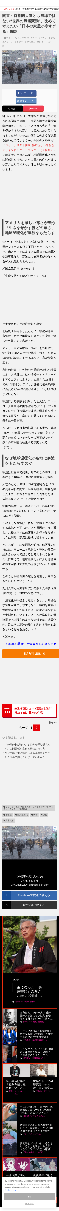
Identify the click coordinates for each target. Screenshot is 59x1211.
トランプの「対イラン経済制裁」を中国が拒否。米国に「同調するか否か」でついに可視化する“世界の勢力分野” (36, 1052)
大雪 (35, 815)
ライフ (9, 38)
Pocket (34, 108)
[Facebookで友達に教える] (29, 892)
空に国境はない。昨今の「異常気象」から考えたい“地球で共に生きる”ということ (36, 1109)
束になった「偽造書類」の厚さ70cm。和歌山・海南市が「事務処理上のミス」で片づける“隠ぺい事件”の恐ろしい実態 (29, 991)
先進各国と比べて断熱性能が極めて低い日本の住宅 (32, 710)
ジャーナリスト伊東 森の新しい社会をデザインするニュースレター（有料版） (28, 808)
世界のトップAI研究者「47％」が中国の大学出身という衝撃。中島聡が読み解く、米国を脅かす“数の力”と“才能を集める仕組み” (43, 1084)
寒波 (45, 815)
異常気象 (10, 820)
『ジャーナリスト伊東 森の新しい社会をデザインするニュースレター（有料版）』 (28, 42)
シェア (22, 93)
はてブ (23, 101)
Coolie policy (10, 1190)
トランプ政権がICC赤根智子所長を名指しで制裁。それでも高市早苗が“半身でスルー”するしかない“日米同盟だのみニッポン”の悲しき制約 (36, 1034)
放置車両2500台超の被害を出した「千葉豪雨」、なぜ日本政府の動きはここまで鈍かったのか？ (36, 1128)
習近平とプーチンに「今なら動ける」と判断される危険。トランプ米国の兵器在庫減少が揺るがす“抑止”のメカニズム (36, 1146)
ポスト (13, 109)
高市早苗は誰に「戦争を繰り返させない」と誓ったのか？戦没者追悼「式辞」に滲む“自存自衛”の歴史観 (16, 1084)
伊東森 (9, 815)
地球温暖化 (22, 815)
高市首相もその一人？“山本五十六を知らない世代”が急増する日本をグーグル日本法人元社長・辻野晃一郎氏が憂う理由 (36, 1015)
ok (29, 1197)
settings (29, 1203)
